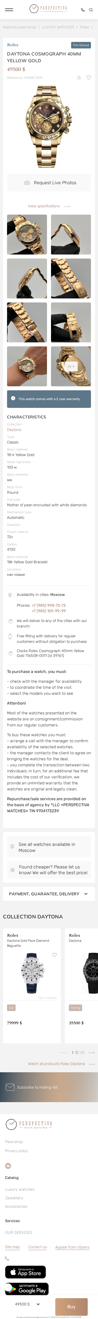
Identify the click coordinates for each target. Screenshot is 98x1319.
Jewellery (14, 1198)
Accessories (16, 1206)
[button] (9, 10)
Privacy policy (16, 1151)
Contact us (37, 1247)
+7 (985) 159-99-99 (49, 611)
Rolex (12, 45)
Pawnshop (14, 1142)
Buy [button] (71, 1306)
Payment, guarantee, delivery (44, 893)
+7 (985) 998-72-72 (49, 605)
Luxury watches (19, 1189)
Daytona (14, 429)
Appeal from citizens (72, 1247)
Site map (12, 1247)
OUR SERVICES (18, 1232)
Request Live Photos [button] (55, 182)
